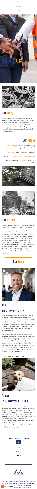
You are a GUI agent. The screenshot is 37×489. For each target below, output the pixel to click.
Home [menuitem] (18, 2)
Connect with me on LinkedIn (15, 356)
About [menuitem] (18, 10)
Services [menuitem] (18, 6)
